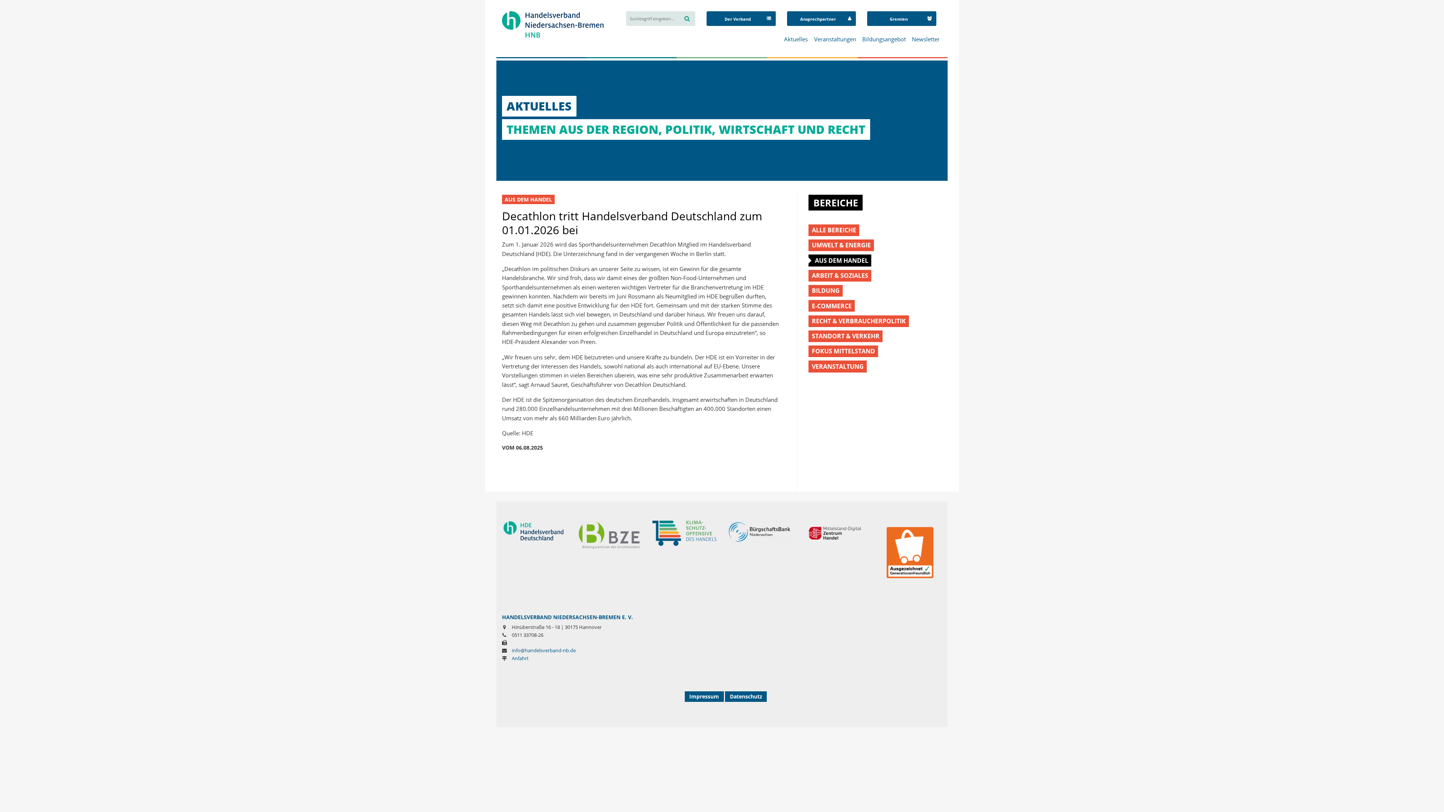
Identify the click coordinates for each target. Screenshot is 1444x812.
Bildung (826, 290)
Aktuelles (796, 39)
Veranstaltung (838, 366)
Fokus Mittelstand (843, 351)
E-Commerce (832, 305)
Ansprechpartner (818, 19)
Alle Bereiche (834, 230)
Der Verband (738, 19)
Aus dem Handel (528, 199)
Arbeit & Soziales (840, 275)
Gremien (899, 19)
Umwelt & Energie (841, 245)
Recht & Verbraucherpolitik (859, 321)
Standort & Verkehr (846, 336)
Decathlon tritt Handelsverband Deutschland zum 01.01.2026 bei (632, 222)
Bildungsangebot (884, 39)
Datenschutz (746, 696)
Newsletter (926, 39)
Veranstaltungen (835, 39)
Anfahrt (520, 658)
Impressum (704, 696)
